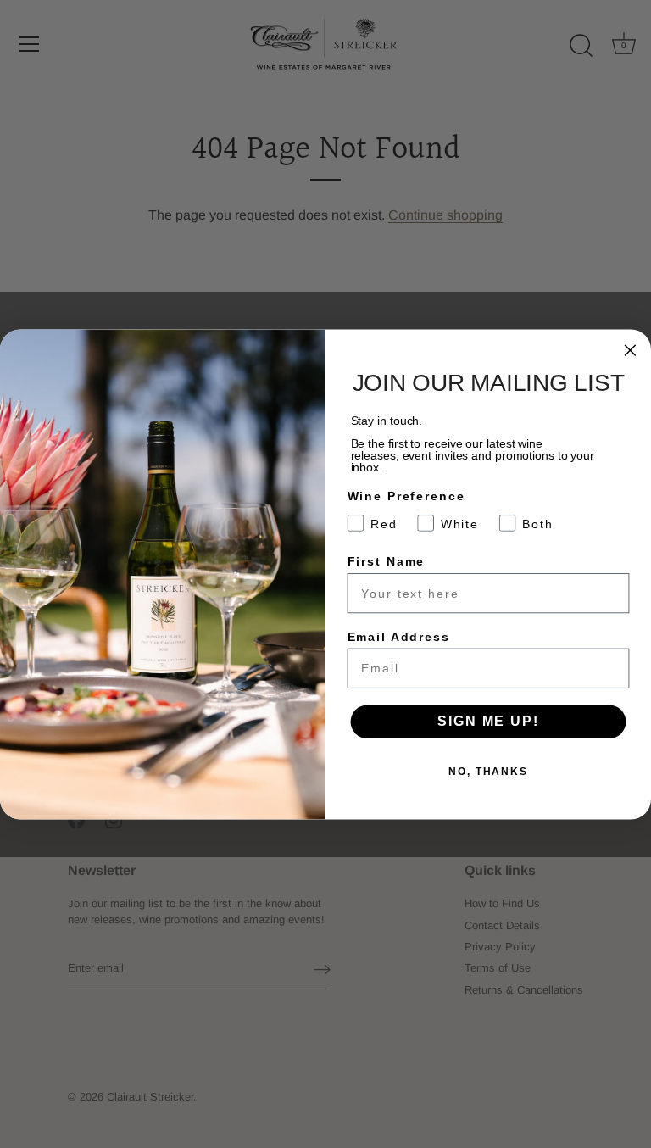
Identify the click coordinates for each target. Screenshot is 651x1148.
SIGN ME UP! (487, 721)
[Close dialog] (630, 350)
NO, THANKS (488, 771)
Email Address (399, 636)
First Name (387, 561)
